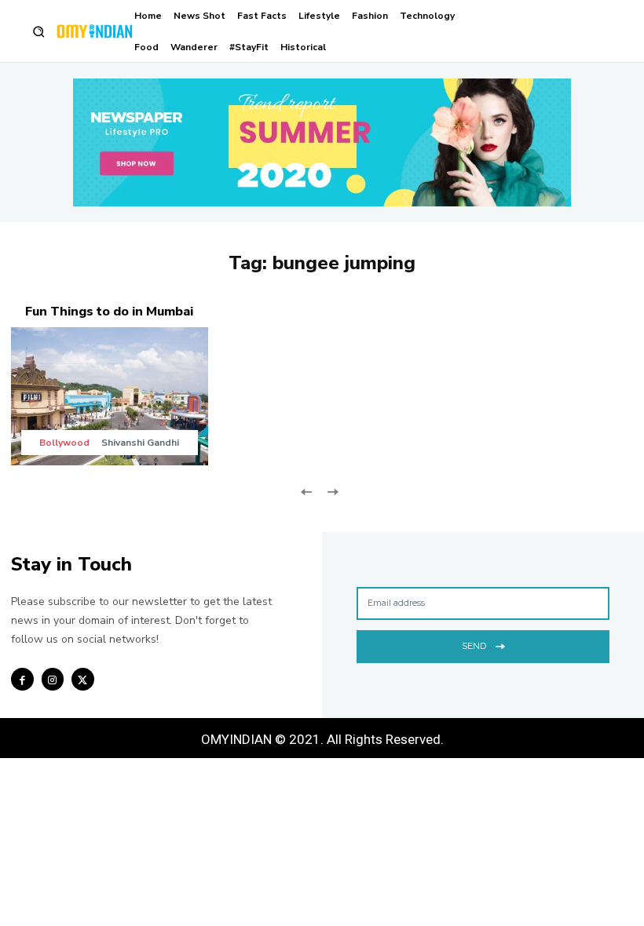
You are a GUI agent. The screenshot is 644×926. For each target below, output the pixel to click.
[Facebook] (22, 679)
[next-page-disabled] (332, 491)
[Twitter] (82, 679)
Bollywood (64, 442)
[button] (38, 31)
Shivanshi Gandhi (140, 442)
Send (474, 645)
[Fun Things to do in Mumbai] (109, 396)
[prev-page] (307, 491)
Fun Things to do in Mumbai (109, 311)
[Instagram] (53, 679)
